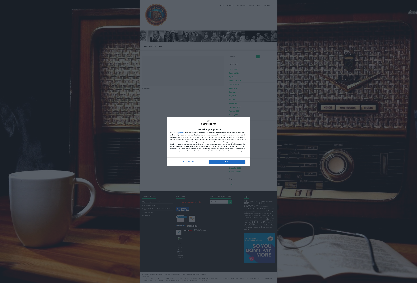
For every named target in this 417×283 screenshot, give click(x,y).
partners (181, 132)
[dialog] (208, 141)
